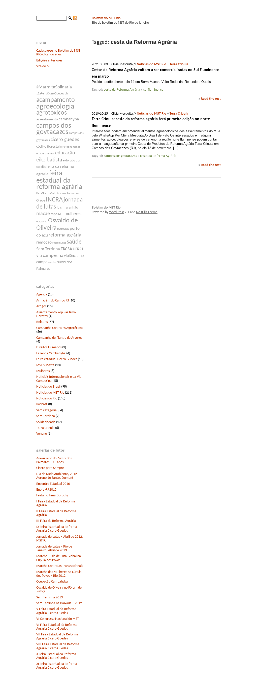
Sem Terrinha (48, 249)
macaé (43, 213)
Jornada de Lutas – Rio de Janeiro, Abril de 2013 (54, 548)
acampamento (55, 100)
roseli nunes (59, 243)
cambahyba (69, 119)
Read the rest (211, 99)
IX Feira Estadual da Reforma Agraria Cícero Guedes (56, 529)
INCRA (54, 200)
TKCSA (66, 249)
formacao (73, 193)
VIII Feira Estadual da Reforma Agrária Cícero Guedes (57, 646)
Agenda (41, 294)
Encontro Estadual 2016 (53, 484)
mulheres (72, 214)
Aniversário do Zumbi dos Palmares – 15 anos (54, 460)
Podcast (41, 404)
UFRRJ (78, 249)
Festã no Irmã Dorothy (52, 495)
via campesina (49, 255)
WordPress (116, 212)
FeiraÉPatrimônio (46, 193)
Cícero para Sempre (50, 468)
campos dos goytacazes (53, 129)
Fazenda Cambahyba (51, 353)
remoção (44, 242)
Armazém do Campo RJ (52, 300)
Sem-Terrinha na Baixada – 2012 (59, 603)
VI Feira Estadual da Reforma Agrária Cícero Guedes (56, 627)
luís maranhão (67, 208)
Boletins (42, 322)
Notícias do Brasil (48, 387)
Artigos (41, 306)
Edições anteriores (49, 60)
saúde (74, 242)
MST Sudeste (45, 365)
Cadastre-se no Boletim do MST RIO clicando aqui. (58, 52)
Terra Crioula (45, 428)
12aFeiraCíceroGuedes (50, 93)
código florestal (47, 147)
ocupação (41, 221)
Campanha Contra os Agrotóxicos (59, 328)
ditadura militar (45, 153)
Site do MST (44, 66)
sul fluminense (153, 90)
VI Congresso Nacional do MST (57, 619)
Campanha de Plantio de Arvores (59, 338)
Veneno (41, 434)
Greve (40, 200)
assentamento (47, 119)
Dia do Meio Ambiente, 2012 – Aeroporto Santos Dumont (57, 476)
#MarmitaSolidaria (54, 87)
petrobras (63, 228)
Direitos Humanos (48, 347)
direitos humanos (70, 147)
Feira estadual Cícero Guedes (56, 359)
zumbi (52, 262)
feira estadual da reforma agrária (59, 180)
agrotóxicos (51, 113)
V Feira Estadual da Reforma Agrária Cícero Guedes (56, 611)
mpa (54, 214)
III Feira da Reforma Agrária (56, 521)
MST (61, 214)
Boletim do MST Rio (106, 18)
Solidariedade (45, 422)
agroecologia (55, 106)
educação (65, 153)
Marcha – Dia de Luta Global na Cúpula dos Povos (58, 558)
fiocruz (61, 193)
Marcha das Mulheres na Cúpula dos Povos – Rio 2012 (59, 574)
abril (67, 93)
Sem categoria (46, 410)
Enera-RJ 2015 (46, 490)
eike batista (49, 160)
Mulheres (43, 371)
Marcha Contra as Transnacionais (59, 566)
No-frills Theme (146, 212)
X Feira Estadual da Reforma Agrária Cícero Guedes (56, 656)
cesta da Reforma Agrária (122, 90)
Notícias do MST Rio (50, 393)
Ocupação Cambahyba (52, 582)
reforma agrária (65, 235)
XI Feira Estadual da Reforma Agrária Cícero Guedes (56, 666)
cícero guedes (65, 139)
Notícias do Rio (46, 398)
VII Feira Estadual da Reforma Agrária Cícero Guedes (57, 636)
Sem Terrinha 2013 (49, 597)
